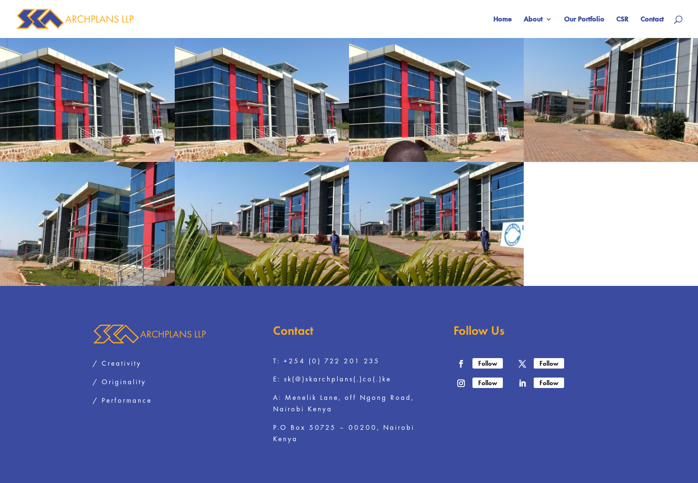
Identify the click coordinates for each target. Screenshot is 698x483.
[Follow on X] (522, 363)
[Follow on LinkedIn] (522, 383)
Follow (487, 363)
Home (502, 20)
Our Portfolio (584, 20)
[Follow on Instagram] (461, 383)
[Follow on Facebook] (461, 363)
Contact (652, 20)
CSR (622, 20)
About (533, 20)
